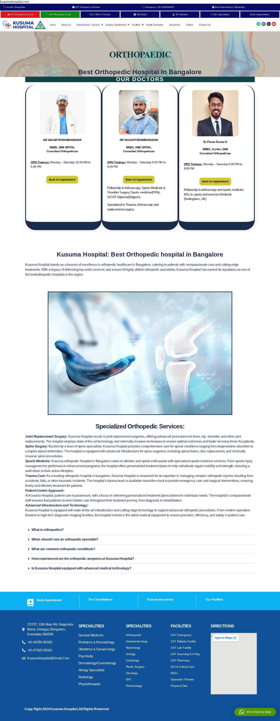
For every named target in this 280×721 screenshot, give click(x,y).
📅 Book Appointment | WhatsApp (228, 7)
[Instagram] (269, 24)
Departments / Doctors (88, 25)
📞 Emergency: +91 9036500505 (158, 7)
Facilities (136, 25)
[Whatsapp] (258, 24)
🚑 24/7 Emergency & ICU (20, 14)
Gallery (189, 25)
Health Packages (154, 25)
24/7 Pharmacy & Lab (60, 14)
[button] (140, 530)
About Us (66, 25)
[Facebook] (264, 24)
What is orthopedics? (48, 529)
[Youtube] (274, 24)
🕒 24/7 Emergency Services (86, 7)
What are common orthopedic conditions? (63, 549)
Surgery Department (116, 25)
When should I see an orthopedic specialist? (65, 539)
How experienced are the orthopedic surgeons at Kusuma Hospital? (83, 558)
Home (53, 25)
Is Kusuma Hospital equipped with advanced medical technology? (81, 568)
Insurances (174, 25)
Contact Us (205, 25)
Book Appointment (259, 14)
